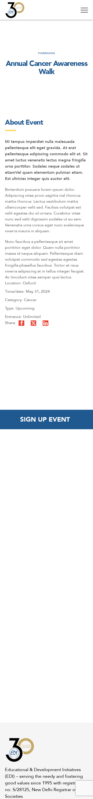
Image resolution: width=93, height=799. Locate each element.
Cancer (30, 300)
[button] (46, 419)
